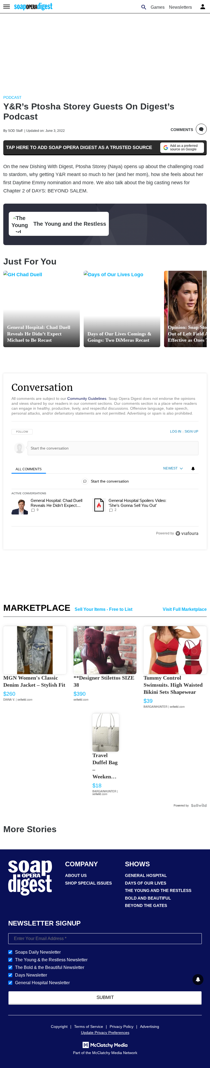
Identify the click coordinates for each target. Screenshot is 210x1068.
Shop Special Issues (88, 883)
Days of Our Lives (145, 883)
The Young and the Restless (158, 890)
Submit (105, 997)
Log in (175, 431)
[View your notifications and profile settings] (193, 468)
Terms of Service (88, 1026)
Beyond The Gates (146, 905)
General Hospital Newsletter (42, 982)
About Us (76, 875)
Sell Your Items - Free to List (103, 609)
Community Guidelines (86, 398)
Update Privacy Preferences (105, 1032)
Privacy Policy (121, 1026)
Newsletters (180, 7)
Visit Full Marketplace (185, 609)
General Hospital (146, 875)
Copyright (59, 1026)
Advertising (149, 1026)
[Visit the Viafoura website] (187, 533)
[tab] (28, 468)
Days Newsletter (31, 975)
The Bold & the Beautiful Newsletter (49, 967)
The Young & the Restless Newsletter (51, 959)
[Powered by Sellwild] (199, 805)
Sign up (191, 431)
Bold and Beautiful (148, 898)
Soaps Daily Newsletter (38, 952)
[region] (105, 482)
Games (158, 7)
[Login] (203, 6)
